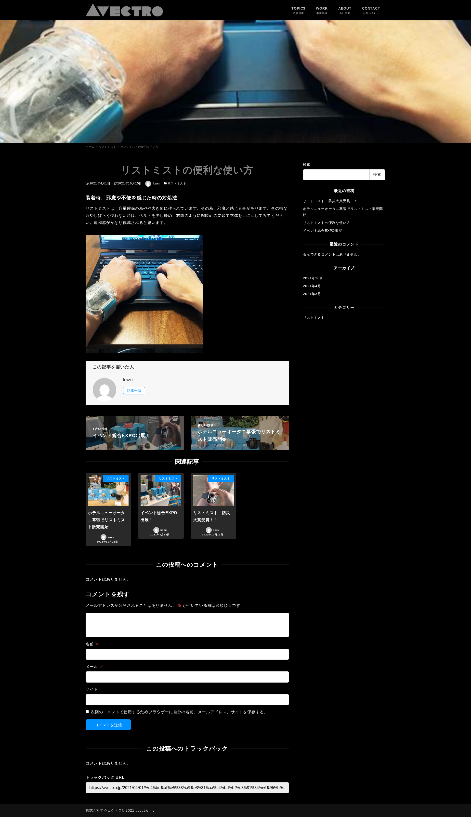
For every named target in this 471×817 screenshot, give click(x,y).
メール (94, 667)
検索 (306, 164)
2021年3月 (312, 294)
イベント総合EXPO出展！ (324, 231)
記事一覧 (134, 391)
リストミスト (177, 183)
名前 (92, 644)
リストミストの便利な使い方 (326, 223)
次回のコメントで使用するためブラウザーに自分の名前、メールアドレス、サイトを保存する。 (179, 712)
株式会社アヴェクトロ (104, 810)
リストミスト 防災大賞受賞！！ (330, 201)
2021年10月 (313, 278)
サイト (92, 689)
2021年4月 (312, 286)
